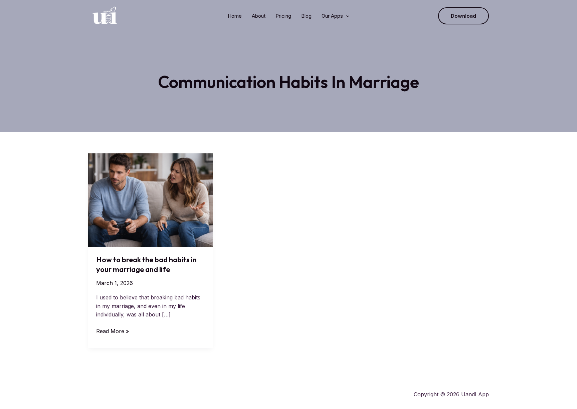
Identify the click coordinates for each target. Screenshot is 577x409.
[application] (346, 16)
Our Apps (332, 16)
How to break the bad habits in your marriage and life (146, 264)
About (258, 16)
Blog (306, 16)
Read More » (112, 331)
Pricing (283, 16)
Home (235, 16)
